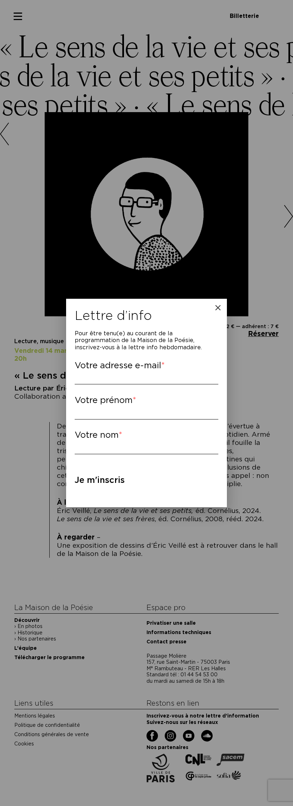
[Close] (218, 307)
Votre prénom (104, 400)
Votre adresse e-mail (118, 365)
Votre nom (97, 435)
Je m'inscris (100, 480)
